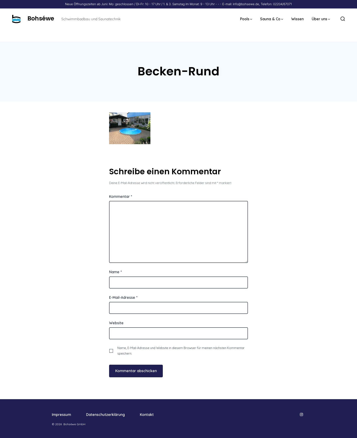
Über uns (319, 19)
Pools (244, 19)
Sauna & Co (270, 19)
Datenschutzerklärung (105, 414)
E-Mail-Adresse (123, 297)
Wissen (297, 19)
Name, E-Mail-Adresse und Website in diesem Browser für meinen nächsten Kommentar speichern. (181, 350)
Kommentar (120, 196)
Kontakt (147, 414)
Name (115, 271)
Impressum (61, 414)
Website (116, 322)
